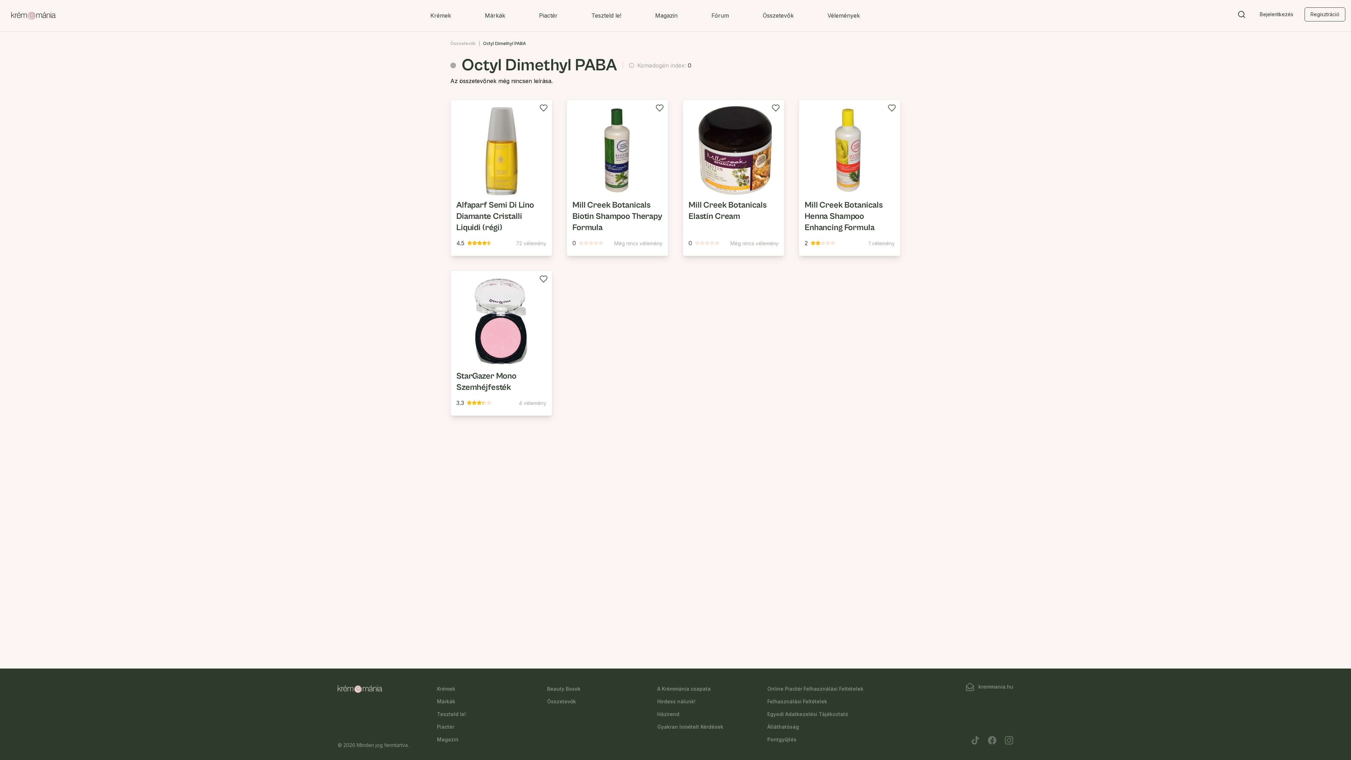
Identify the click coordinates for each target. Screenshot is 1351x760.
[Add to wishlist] (543, 108)
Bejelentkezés (1276, 14)
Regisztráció (1325, 14)
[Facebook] (992, 740)
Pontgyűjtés (782, 739)
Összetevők (778, 15)
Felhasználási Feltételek (797, 701)
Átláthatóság (783, 727)
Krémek (440, 15)
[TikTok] (975, 740)
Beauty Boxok (564, 689)
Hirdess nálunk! (676, 701)
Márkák (495, 15)
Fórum (720, 15)
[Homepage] (33, 16)
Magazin (666, 15)
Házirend (668, 714)
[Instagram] (1009, 740)
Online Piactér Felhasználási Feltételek (815, 689)
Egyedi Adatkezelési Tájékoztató (807, 714)
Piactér (548, 15)
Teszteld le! (606, 15)
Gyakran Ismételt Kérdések (690, 727)
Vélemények (843, 15)
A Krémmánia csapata (684, 689)
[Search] (1242, 15)
